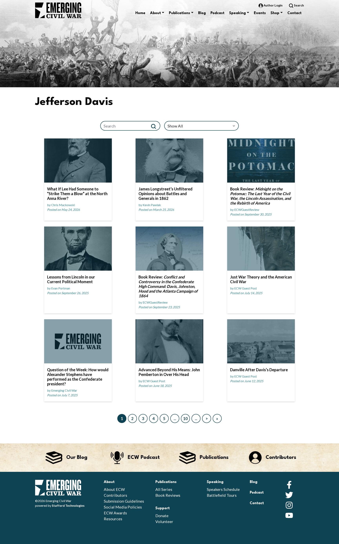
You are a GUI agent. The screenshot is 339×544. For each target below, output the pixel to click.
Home (140, 13)
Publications (179, 13)
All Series (163, 489)
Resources (113, 518)
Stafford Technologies (68, 505)
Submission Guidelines (124, 501)
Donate (162, 515)
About (155, 13)
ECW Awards (115, 512)
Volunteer (164, 521)
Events (260, 13)
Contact (294, 13)
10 (185, 418)
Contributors (115, 495)
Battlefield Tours (222, 495)
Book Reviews (167, 495)
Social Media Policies (123, 507)
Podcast (217, 13)
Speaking (237, 13)
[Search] (155, 126)
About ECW (114, 489)
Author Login (273, 5)
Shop (275, 13)
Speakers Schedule (223, 489)
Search (298, 5)
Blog (202, 13)
